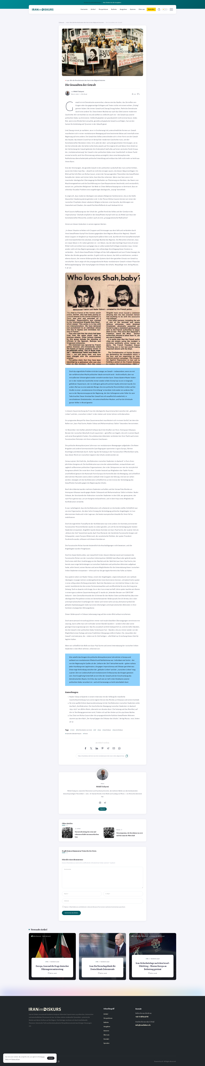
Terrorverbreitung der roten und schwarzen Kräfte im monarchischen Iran (87, 834)
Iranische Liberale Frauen (73, 733)
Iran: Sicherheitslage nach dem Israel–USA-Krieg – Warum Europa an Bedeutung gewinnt (153, 966)
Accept (51, 1058)
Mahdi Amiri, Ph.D (99, 936)
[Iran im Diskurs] (42, 9)
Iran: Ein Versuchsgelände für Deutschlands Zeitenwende (102, 968)
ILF (95, 730)
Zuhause (61, 22)
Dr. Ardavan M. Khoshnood (156, 936)
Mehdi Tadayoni (79, 91)
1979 (73, 730)
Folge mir (102, 809)
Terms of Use (16, 1059)
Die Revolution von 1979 (84, 730)
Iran (100, 730)
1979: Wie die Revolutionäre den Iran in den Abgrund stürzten (85, 22)
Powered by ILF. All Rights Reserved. (165, 1061)
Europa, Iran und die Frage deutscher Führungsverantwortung (52, 968)
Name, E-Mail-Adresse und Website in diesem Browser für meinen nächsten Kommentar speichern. (95, 907)
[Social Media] (59, 1061)
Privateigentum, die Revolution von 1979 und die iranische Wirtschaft (129, 834)
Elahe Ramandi (46, 936)
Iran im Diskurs (118, 730)
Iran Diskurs (107, 730)
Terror (86, 733)
